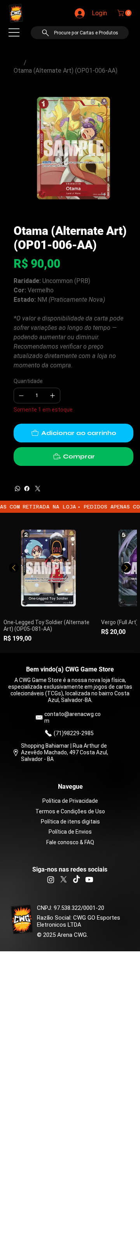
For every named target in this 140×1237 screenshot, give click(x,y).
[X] (63, 879)
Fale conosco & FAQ (70, 842)
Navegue (70, 786)
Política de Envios (70, 832)
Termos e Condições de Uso (70, 811)
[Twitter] (38, 488)
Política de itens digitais (70, 821)
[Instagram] (50, 879)
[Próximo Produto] (126, 568)
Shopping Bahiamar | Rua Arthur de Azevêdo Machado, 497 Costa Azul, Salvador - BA (64, 752)
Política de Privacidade (70, 801)
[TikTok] (76, 879)
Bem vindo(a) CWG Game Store (70, 669)
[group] (70, 583)
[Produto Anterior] (14, 568)
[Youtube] (89, 879)
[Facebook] (27, 488)
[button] (125, 13)
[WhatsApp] (17, 488)
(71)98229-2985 (74, 733)
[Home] (17, 63)
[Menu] (14, 32)
